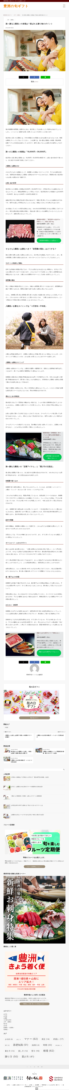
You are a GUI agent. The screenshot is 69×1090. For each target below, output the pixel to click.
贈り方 (11, 1056)
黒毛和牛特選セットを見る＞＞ (49, 240)
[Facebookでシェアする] (34, 77)
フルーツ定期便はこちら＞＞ (34, 866)
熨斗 (35, 1051)
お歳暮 (5, 1018)
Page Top (34, 1073)
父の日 (5, 1025)
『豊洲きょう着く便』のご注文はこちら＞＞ (34, 1004)
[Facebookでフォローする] (30, 1066)
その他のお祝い (8, 1020)
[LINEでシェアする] (45, 77)
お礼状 (9, 1039)
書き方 (10, 1051)
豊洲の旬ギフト (16, 6)
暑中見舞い (59, 1045)
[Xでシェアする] (23, 77)
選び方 (28, 1056)
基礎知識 (20, 1044)
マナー (31, 1038)
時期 (47, 1045)
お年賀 (5, 1016)
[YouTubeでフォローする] (41, 1066)
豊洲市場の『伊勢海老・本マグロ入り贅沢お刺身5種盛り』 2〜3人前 (52, 435)
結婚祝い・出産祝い (9, 1027)
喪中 (7, 1045)
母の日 (5, 1023)
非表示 (36, 81)
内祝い (58, 1039)
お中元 (5, 1014)
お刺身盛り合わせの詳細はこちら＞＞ (52, 457)
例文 (46, 1039)
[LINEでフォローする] (38, 1066)
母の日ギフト (34, 718)
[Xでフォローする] (27, 1066)
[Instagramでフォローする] (34, 1066)
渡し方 (23, 1051)
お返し (18, 1039)
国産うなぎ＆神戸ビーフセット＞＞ (49, 653)
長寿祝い (6, 1029)
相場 (7, 727)
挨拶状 (36, 1045)
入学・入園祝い (10, 19)
